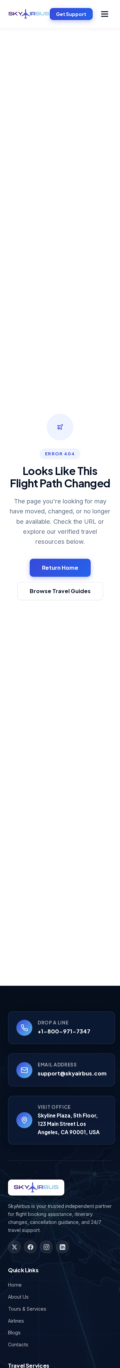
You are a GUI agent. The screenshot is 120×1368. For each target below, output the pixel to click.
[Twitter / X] (14, 1247)
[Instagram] (46, 1247)
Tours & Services (27, 1309)
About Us (18, 1297)
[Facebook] (30, 1247)
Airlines (16, 1321)
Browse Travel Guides (60, 590)
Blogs (14, 1332)
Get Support (71, 14)
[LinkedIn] (62, 1247)
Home (15, 1285)
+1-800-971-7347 (64, 1031)
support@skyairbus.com (72, 1073)
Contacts (18, 1344)
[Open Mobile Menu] (104, 14)
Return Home (60, 567)
